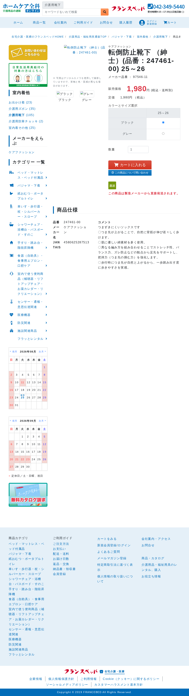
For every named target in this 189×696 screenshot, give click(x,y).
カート (172, 22)
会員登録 (59, 574)
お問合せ (106, 22)
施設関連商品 (27, 330)
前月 (14, 351)
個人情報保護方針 (61, 678)
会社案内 (60, 22)
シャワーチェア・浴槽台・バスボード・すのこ (31, 229)
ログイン (124, 545)
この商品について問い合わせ (131, 172)
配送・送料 (61, 553)
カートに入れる (133, 165)
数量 (111, 149)
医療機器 (24, 314)
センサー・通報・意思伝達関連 (31, 304)
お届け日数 (61, 558)
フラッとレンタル (31, 338)
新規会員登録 (107, 545)
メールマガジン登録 (111, 558)
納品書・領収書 (64, 569)
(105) (21, 115)
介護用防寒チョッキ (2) (26, 121)
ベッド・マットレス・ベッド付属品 (31, 175)
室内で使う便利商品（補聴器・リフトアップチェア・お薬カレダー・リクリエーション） (31, 284)
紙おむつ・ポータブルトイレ (31, 196)
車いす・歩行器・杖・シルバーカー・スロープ (31, 211)
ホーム (19, 22)
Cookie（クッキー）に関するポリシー (131, 678)
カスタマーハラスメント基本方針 (118, 684)
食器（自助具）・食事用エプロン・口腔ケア (31, 260)
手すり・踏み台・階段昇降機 (31, 245)
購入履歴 (125, 22)
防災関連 (24, 322)
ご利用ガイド (83, 22)
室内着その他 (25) (22, 127)
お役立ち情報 (151, 576)
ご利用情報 (88, 678)
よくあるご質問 (108, 551)
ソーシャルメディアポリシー (67, 684)
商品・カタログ (153, 558)
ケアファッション (22, 152)
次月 (41, 351)
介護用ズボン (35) (22, 108)
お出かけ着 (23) (20, 102)
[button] (166, 7)
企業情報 (35, 678)
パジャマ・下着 (29, 185)
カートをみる (107, 538)
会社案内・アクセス (156, 538)
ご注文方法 (61, 543)
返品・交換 (61, 564)
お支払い (59, 548)
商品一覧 (39, 22)
